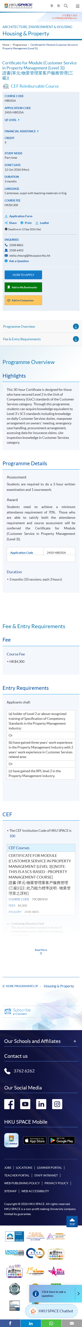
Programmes (20, 44)
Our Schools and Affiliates (32, 1041)
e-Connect (22, 1011)
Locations (24, 1167)
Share (13, 223)
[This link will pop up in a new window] (34, 1140)
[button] (66, 6)
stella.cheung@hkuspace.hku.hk (29, 255)
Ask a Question (18, 261)
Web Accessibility (35, 1191)
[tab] (41, 362)
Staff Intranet (46, 1175)
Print (28, 223)
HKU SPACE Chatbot (56, 1311)
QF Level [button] (11, 120)
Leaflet (44, 223)
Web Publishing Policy (22, 1183)
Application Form (20, 216)
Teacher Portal (16, 1175)
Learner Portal (49, 1167)
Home (6, 44)
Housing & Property (26, 33)
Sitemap (10, 1191)
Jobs (7, 1167)
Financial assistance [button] (20, 131)
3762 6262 (24, 1071)
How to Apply (23, 275)
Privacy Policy (56, 1183)
